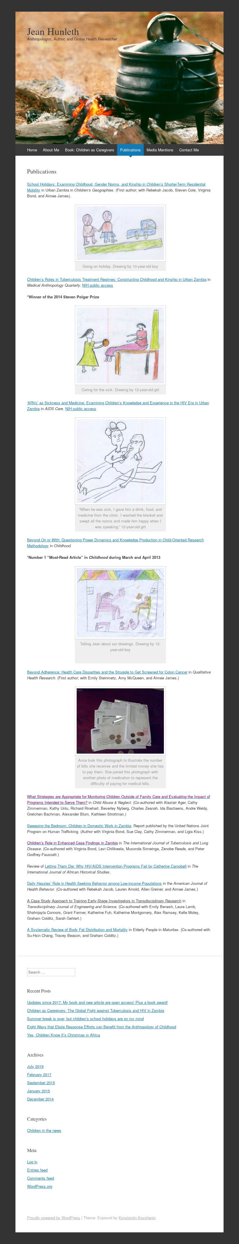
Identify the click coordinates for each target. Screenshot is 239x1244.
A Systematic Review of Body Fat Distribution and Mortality (77, 929)
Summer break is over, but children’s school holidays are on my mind (85, 1018)
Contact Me (189, 150)
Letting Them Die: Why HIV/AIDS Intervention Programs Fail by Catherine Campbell (116, 866)
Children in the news (44, 1130)
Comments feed (40, 1178)
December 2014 (40, 1099)
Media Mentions (160, 150)
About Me (51, 150)
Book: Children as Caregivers (89, 150)
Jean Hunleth (53, 31)
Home (32, 150)
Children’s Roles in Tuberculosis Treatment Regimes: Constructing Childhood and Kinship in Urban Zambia (116, 279)
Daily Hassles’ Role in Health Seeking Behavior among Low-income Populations (94, 883)
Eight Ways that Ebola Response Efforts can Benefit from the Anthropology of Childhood (101, 1026)
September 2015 (41, 1082)
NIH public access (97, 285)
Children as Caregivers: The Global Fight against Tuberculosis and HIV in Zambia (95, 1010)
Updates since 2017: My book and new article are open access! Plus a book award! (97, 1002)
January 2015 (38, 1091)
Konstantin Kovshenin (137, 1217)
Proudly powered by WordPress (53, 1217)
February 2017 (39, 1074)
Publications (130, 150)
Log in (32, 1162)
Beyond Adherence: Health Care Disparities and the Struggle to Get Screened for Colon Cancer (107, 672)
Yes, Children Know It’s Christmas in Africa (63, 1035)
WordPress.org (39, 1186)
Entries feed (37, 1170)
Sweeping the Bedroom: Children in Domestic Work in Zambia (79, 825)
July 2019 (35, 1066)
